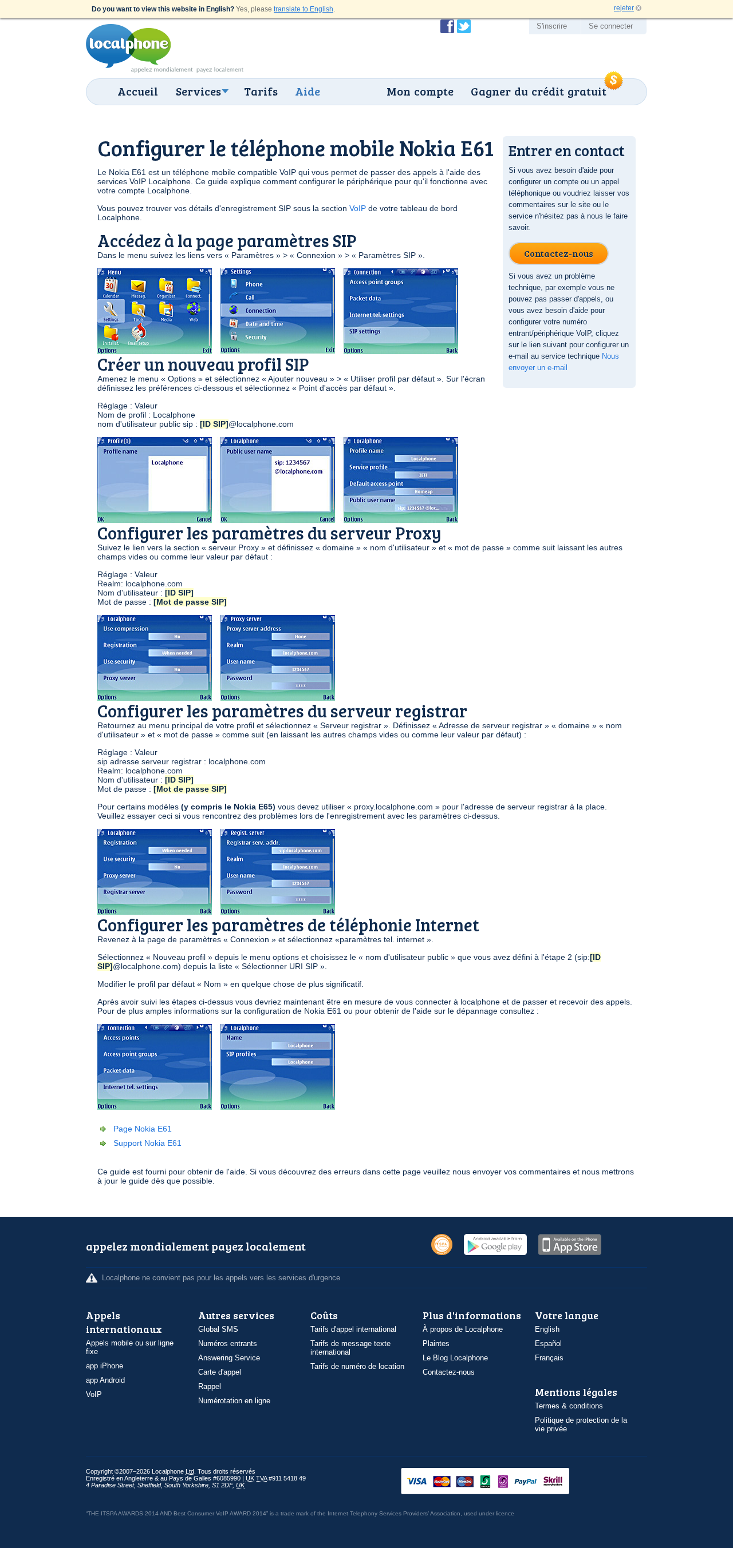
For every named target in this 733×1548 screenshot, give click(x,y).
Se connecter (611, 26)
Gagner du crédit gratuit (538, 91)
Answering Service (229, 1357)
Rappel (209, 1386)
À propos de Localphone (463, 1329)
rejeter (624, 8)
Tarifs (261, 91)
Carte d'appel (219, 1372)
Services (198, 91)
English (547, 1329)
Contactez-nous (449, 1372)
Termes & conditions (569, 1406)
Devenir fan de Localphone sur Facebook (447, 26)
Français (549, 1357)
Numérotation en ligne (234, 1400)
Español (548, 1343)
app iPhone (104, 1366)
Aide (307, 91)
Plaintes (436, 1343)
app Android (105, 1380)
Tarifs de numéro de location (357, 1366)
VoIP (357, 208)
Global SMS (218, 1329)
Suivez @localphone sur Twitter (464, 26)
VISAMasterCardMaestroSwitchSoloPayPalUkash (501, 1482)
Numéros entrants (227, 1343)
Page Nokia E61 (142, 1128)
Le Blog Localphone (455, 1357)
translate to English (303, 9)
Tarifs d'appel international (353, 1329)
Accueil (137, 91)
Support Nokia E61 (147, 1143)
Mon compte (420, 91)
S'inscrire (552, 26)
